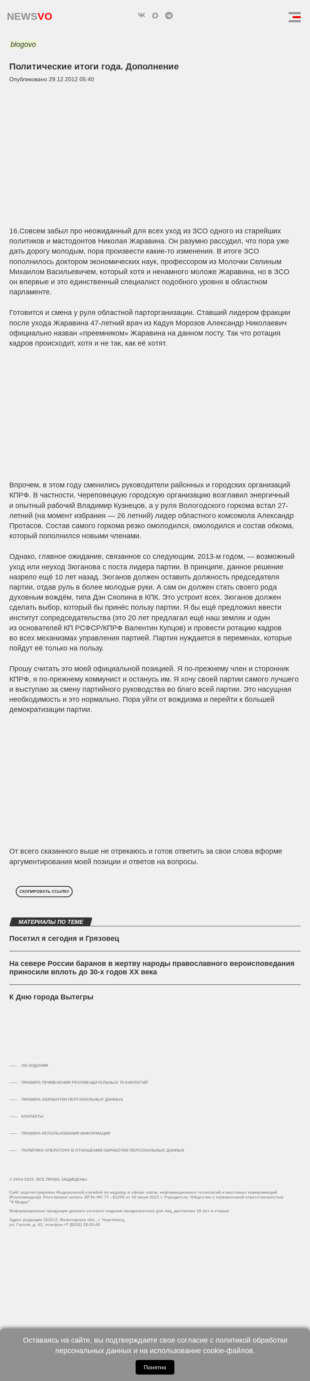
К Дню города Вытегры (51, 997)
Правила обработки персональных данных (72, 1099)
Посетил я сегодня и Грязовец (64, 938)
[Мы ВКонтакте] (141, 15)
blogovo (23, 44)
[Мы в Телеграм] (168, 15)
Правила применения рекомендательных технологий (84, 1082)
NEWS (29, 14)
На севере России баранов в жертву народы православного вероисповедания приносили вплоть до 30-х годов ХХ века (152, 967)
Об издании (34, 1065)
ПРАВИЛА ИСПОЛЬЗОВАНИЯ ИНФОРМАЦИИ (65, 1133)
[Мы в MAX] (155, 15)
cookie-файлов (228, 1351)
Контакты (32, 1116)
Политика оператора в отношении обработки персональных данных (102, 1150)
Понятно (155, 1367)
